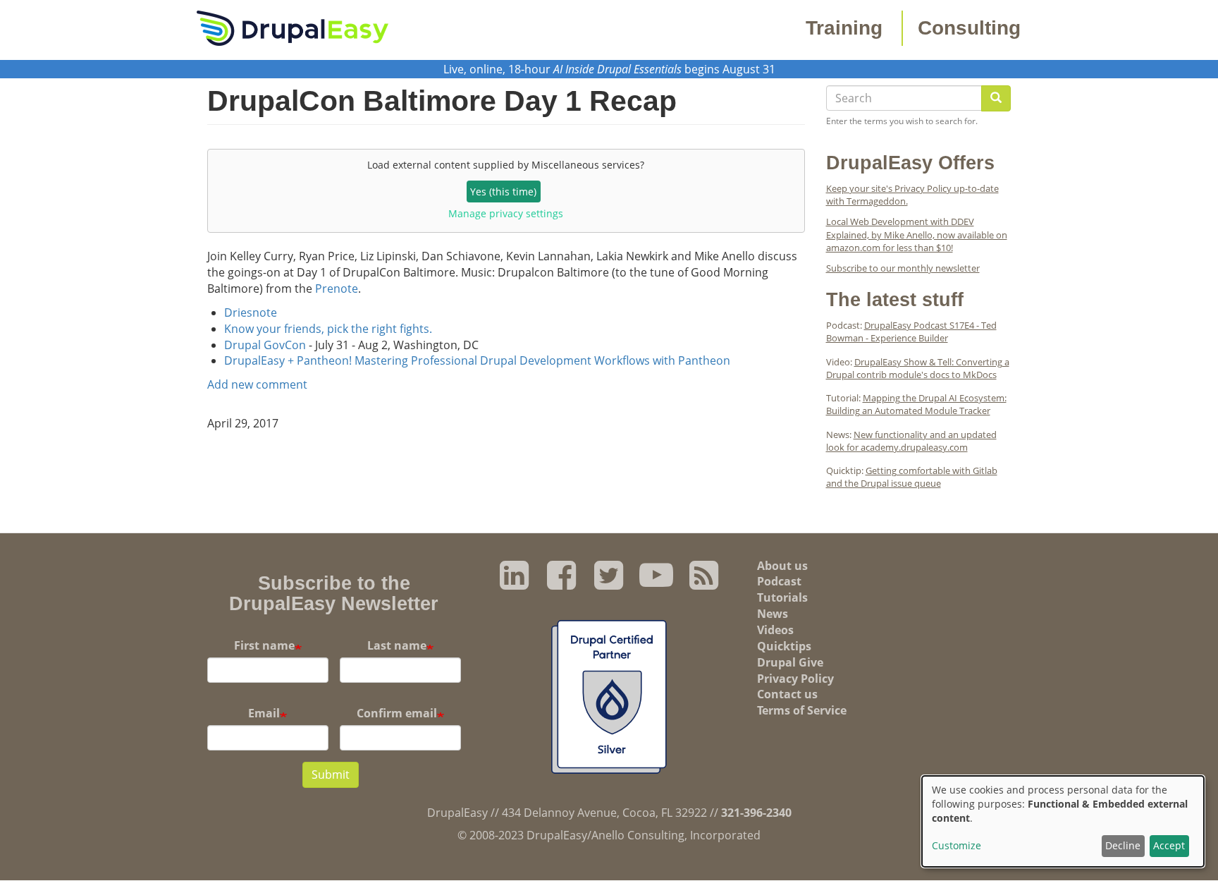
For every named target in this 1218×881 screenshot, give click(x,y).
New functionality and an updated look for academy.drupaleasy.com (911, 441)
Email (264, 713)
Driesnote (250, 312)
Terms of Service (802, 710)
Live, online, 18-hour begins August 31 (609, 69)
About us (782, 565)
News (772, 613)
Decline (1122, 845)
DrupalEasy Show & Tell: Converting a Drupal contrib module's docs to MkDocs (917, 368)
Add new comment (257, 384)
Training (844, 28)
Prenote (336, 288)
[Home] (292, 27)
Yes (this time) (503, 191)
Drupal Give (790, 662)
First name (264, 645)
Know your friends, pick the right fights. (328, 328)
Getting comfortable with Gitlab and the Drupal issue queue (911, 477)
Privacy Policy (795, 678)
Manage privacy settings (505, 213)
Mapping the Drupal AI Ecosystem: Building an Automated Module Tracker (916, 404)
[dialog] (1063, 821)
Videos (775, 630)
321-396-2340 (756, 812)
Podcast (779, 581)
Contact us (787, 694)
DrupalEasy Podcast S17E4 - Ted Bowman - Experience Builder (911, 331)
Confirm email (397, 713)
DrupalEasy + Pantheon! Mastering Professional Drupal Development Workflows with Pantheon (477, 360)
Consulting (969, 28)
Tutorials (782, 597)
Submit (331, 774)
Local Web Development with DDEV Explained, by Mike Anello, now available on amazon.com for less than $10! (916, 234)
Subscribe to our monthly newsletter (903, 268)
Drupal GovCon (265, 345)
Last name (396, 645)
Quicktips (784, 646)
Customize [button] (956, 845)
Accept (1169, 845)
